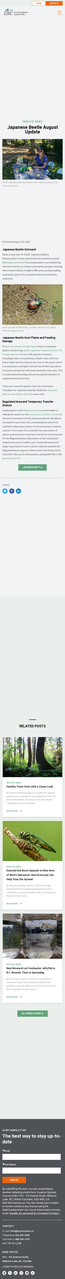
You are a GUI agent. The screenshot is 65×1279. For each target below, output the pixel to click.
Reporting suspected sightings (19, 346)
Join (38, 3)
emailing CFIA (12, 458)
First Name (10, 1164)
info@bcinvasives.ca (22, 1231)
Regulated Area (15, 262)
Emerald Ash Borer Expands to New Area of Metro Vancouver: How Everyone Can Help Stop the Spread (30, 875)
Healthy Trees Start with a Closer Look (29, 786)
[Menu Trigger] (59, 12)
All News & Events (32, 1013)
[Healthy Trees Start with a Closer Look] (32, 757)
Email (7, 1150)
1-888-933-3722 (21, 1239)
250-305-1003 (22, 1235)
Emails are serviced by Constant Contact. (34, 1213)
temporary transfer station (44, 414)
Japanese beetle (32, 467)
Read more (12, 810)
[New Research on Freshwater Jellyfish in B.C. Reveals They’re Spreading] (32, 936)
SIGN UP (14, 1180)
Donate (54, 3)
